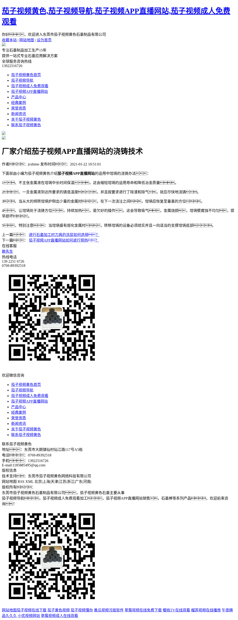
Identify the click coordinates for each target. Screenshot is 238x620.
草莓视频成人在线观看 (59, 616)
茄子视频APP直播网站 (29, 92)
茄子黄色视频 (58, 610)
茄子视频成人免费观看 (29, 86)
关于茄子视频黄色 (26, 119)
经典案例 (18, 103)
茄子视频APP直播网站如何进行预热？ (64, 240)
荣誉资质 (18, 108)
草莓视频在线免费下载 (143, 610)
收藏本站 (9, 40)
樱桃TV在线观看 (176, 610)
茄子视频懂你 (82, 610)
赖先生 (7, 251)
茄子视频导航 (22, 80)
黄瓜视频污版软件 (109, 610)
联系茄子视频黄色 (26, 125)
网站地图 (26, 40)
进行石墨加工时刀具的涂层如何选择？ (64, 235)
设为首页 (44, 40)
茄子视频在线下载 (31, 610)
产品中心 (18, 97)
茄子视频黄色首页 (26, 75)
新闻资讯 (18, 114)
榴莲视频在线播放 (206, 610)
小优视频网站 (29, 616)
